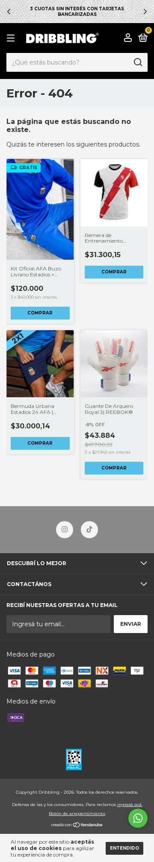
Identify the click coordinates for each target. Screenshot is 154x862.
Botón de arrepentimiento (77, 813)
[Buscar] (137, 62)
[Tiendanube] (77, 826)
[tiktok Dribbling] (89, 529)
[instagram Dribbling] (64, 529)
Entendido (124, 848)
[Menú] (12, 38)
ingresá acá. (129, 804)
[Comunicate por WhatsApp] (138, 818)
